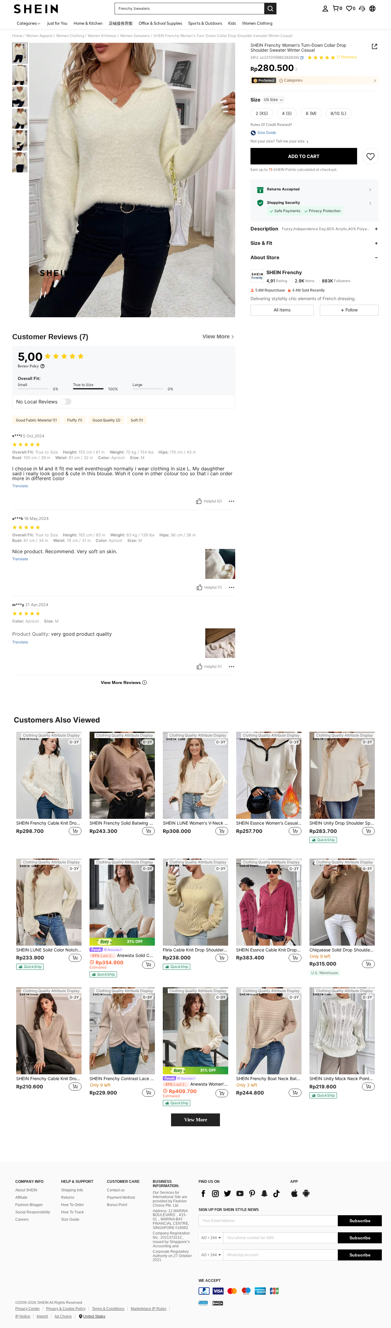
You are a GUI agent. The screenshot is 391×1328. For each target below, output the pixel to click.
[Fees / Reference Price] (296, 69)
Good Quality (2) (106, 420)
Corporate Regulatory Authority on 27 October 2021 (172, 1255)
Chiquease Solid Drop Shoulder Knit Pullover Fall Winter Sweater (342, 949)
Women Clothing (70, 36)
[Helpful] (199, 501)
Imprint (42, 1316)
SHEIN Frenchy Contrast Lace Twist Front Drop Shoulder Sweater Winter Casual (122, 1078)
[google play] (306, 1196)
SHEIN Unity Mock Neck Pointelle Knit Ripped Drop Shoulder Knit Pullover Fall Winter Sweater (342, 1078)
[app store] (294, 1196)
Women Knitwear (102, 36)
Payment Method (121, 1197)
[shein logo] (36, 8)
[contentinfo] (290, 1291)
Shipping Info (72, 1190)
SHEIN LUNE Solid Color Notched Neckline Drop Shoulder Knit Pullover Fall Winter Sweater (49, 949)
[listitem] (49, 790)
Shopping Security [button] (283, 203)
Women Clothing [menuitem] (257, 23)
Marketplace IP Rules (148, 1309)
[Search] (270, 8)
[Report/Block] (231, 501)
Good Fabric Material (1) (36, 420)
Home (17, 36)
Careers (22, 1219)
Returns (67, 1197)
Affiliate (21, 1197)
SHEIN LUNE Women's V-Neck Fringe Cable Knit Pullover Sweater (195, 823)
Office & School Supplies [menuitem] (160, 23)
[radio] (261, 114)
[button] (362, 8)
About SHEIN (26, 1190)
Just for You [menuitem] (57, 23)
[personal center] (325, 8)
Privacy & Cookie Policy (66, 1309)
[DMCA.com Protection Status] (217, 1303)
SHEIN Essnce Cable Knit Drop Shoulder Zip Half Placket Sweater (268, 949)
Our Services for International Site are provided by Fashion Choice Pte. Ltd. (170, 1199)
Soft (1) (137, 420)
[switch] (65, 402)
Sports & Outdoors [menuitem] (205, 23)
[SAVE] (370, 156)
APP (294, 1182)
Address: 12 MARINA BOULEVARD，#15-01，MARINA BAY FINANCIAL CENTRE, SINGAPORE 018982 (171, 1219)
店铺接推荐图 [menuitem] (121, 23)
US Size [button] (271, 99)
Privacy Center (27, 1309)
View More (195, 1119)
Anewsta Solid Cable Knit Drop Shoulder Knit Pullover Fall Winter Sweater (122, 955)
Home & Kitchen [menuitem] (88, 23)
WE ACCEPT (210, 1281)
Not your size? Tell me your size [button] (277, 141)
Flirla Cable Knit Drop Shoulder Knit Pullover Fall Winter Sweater (195, 949)
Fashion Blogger (29, 1205)
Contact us (116, 1190)
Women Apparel (39, 36)
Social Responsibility (32, 1212)
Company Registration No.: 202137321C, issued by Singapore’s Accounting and (171, 1239)
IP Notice (22, 1316)
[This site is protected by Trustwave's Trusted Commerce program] (203, 1303)
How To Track (72, 1212)
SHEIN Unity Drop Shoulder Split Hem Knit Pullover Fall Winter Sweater (342, 823)
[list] (241, 1193)
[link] (337, 8)
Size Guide (70, 1219)
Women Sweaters (135, 36)
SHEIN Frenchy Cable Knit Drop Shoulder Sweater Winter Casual (49, 823)
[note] (323, 840)
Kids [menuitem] (232, 23)
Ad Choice (63, 1316)
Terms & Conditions (108, 1309)
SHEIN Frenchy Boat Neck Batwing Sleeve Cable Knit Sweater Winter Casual (268, 1078)
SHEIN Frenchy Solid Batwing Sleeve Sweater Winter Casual (122, 823)
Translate (20, 486)
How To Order (72, 1205)
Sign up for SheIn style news (229, 1210)
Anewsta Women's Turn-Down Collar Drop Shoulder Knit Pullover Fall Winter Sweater (195, 1084)
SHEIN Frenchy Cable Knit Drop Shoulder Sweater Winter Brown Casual (49, 1078)
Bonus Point (117, 1205)
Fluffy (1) (74, 420)
